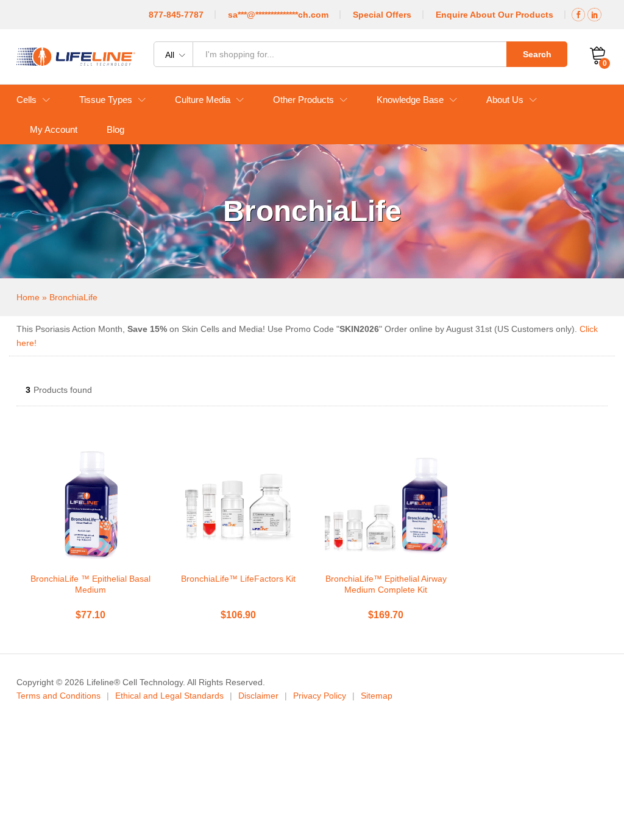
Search (537, 54)
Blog (115, 129)
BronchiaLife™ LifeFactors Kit (238, 578)
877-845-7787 (176, 14)
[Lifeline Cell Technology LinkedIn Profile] (594, 14)
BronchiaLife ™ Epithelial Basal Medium (90, 584)
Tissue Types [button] (105, 99)
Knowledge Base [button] (410, 99)
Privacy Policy (319, 695)
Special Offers (382, 14)
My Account (53, 129)
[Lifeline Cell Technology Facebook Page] (578, 14)
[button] (88, 558)
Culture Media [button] (202, 99)
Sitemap (376, 695)
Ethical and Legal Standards (169, 695)
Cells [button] (26, 99)
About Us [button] (504, 99)
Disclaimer (258, 695)
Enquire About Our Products (494, 14)
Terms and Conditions (58, 695)
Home (28, 297)
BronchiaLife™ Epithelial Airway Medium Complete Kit (386, 584)
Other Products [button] (303, 99)
